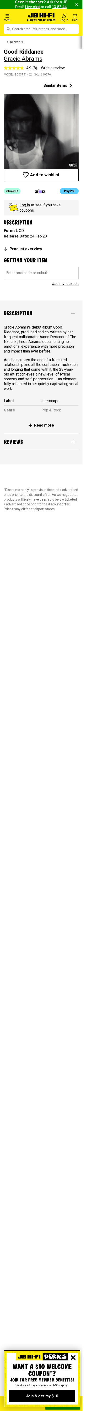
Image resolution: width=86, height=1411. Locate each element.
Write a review (53, 68)
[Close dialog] (73, 1357)
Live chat (32, 7)
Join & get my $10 (42, 1396)
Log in (25, 205)
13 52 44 (59, 7)
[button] (14, 17)
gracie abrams (23, 58)
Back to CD (17, 42)
